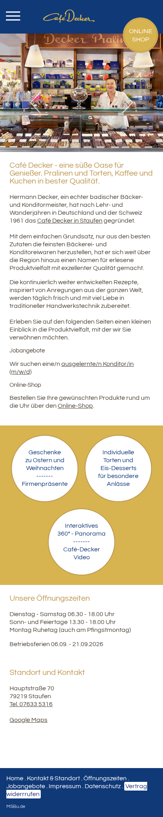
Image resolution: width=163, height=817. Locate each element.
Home (14, 778)
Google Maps (28, 720)
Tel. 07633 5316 (31, 704)
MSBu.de (15, 806)
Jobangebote (25, 786)
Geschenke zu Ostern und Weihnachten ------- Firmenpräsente (45, 468)
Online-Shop (75, 406)
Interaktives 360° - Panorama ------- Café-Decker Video (81, 541)
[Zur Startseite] (81, 9)
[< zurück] (38, 102)
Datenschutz (103, 786)
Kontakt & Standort (53, 778)
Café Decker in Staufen (69, 220)
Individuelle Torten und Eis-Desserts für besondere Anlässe (118, 468)
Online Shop (140, 35)
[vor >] (125, 102)
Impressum (65, 786)
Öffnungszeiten (105, 778)
